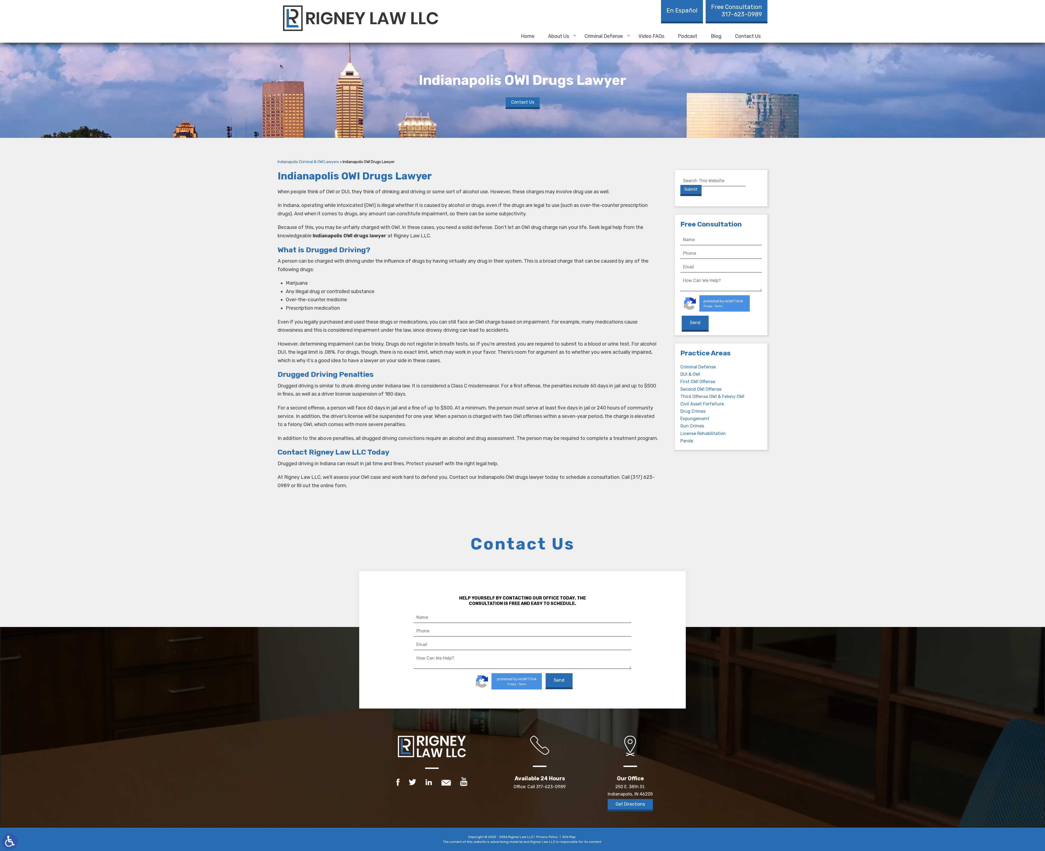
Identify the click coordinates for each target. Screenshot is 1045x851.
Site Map (569, 837)
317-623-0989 (736, 10)
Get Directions (630, 804)
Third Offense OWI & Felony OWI (712, 396)
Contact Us (748, 36)
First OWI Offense (697, 381)
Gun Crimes (692, 425)
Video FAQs (651, 36)
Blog (716, 36)
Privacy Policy (547, 837)
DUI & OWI (690, 374)
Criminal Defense (604, 36)
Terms (719, 306)
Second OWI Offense (700, 389)
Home (527, 36)
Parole (686, 440)
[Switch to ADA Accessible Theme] (9, 841)
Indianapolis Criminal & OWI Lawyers (308, 162)
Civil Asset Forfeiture (702, 403)
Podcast (687, 36)
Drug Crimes (693, 411)
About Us (558, 36)
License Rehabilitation (703, 433)
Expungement (694, 418)
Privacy (707, 306)
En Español (681, 10)
